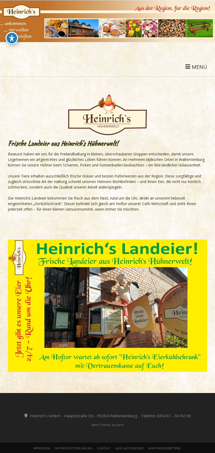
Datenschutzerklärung (74, 448)
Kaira (119, 425)
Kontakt (104, 448)
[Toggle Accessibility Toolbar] (12, 38)
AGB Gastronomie (130, 448)
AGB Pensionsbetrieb (164, 448)
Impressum (42, 448)
